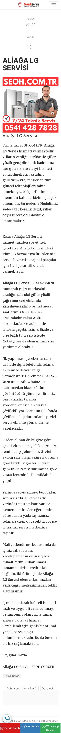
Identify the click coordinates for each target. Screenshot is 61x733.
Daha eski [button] (48, 688)
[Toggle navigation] (53, 4)
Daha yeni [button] (13, 688)
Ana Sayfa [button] (30, 688)
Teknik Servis (11, 675)
